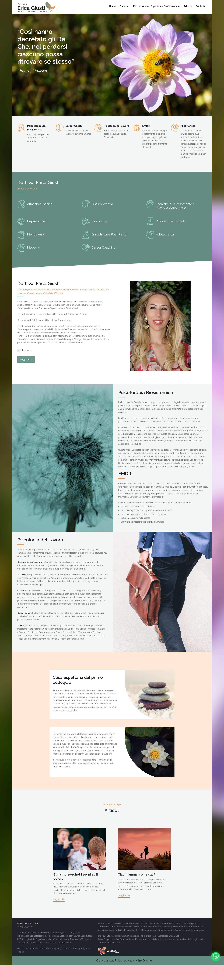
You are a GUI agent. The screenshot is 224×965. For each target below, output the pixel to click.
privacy (43, 948)
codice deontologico (73, 948)
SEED (34, 320)
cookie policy (54, 948)
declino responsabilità (27, 948)
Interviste (28, 350)
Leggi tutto (26, 359)
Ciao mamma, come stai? (136, 874)
